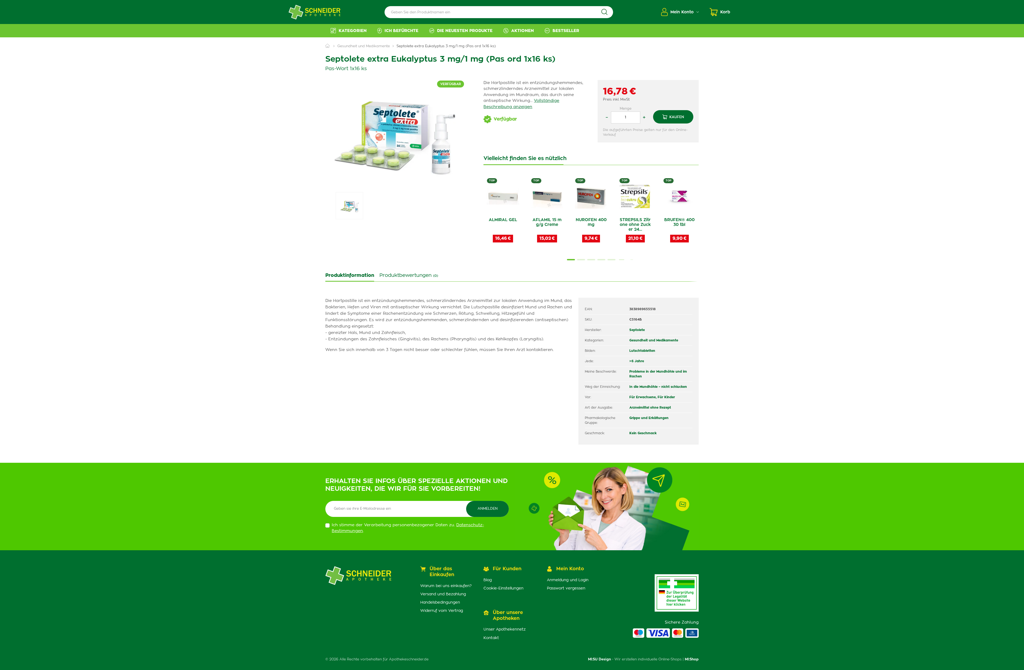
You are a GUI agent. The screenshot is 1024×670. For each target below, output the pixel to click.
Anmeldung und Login (568, 580)
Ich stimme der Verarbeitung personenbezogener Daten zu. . (408, 528)
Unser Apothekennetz (504, 629)
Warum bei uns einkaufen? (446, 586)
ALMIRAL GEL (503, 220)
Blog (487, 580)
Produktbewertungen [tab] (408, 275)
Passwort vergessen (566, 588)
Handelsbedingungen (440, 602)
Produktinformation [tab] (349, 275)
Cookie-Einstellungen (503, 588)
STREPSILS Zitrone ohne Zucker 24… (635, 225)
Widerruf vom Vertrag (441, 611)
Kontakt (491, 638)
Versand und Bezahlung (443, 594)
